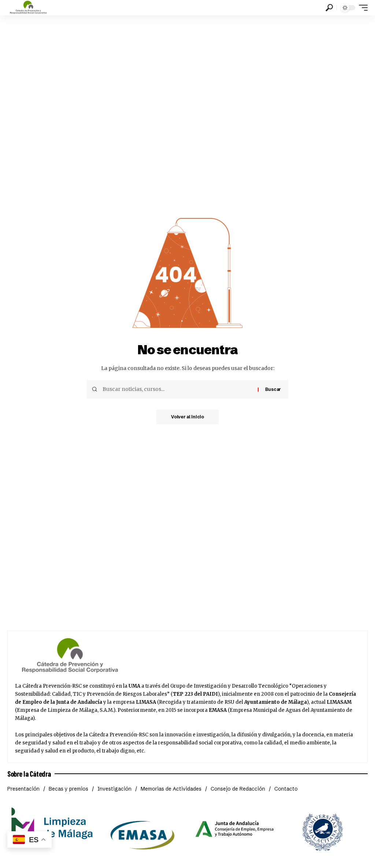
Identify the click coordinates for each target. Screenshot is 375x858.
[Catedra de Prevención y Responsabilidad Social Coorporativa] (28, 8)
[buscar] (329, 7)
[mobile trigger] (361, 8)
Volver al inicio (187, 416)
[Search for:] (177, 389)
